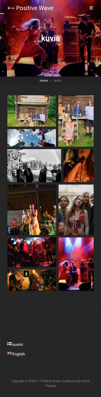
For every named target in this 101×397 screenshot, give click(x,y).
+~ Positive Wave (30, 8)
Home (44, 80)
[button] (31, 111)
